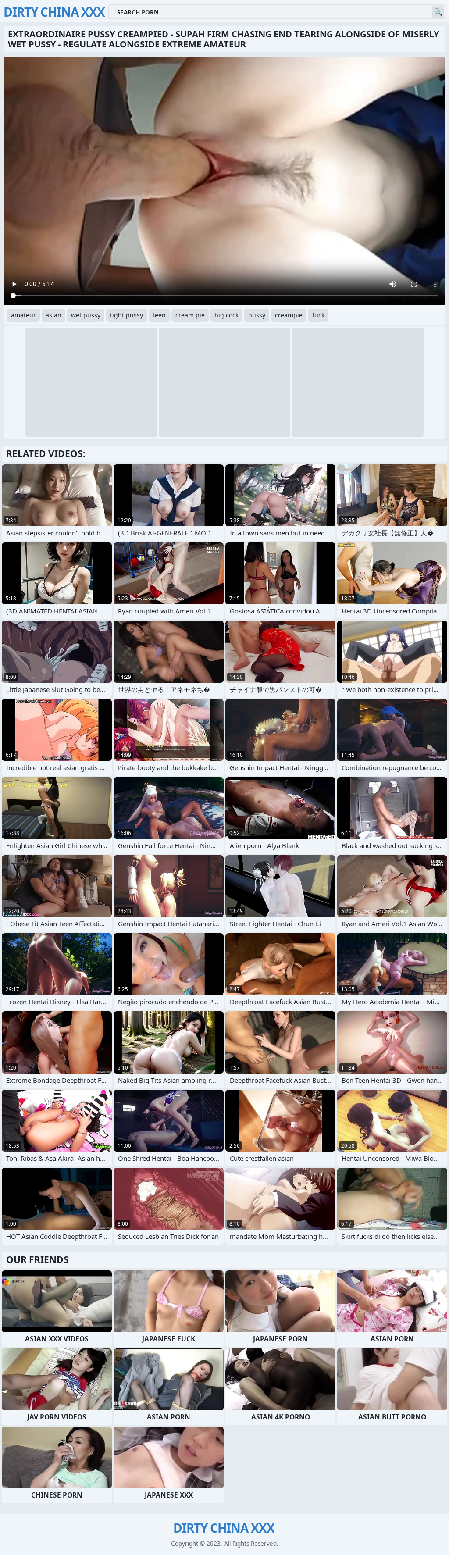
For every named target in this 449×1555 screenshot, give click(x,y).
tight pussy (126, 315)
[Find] (438, 12)
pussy (256, 315)
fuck (318, 315)
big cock (226, 315)
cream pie (190, 315)
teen (159, 315)
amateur (23, 315)
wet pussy (85, 315)
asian (53, 315)
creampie (289, 315)
